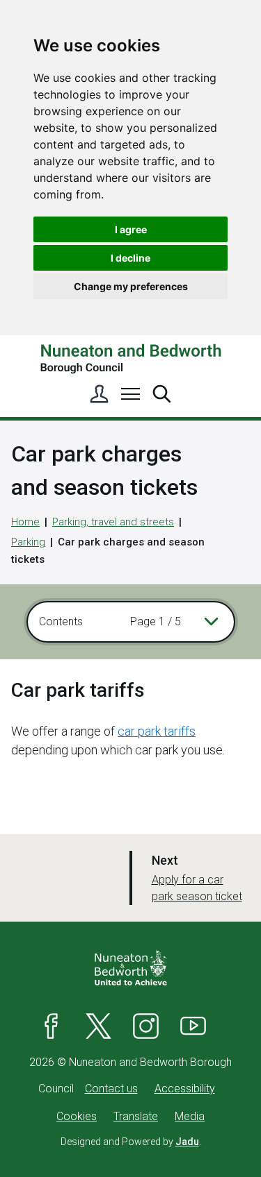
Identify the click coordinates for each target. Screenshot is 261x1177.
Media (190, 1116)
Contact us (111, 1088)
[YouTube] (193, 1026)
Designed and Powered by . (131, 1141)
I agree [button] (131, 229)
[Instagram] (146, 1026)
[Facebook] (51, 1026)
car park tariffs (157, 731)
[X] (98, 1026)
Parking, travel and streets (113, 522)
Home (25, 522)
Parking (28, 542)
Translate (135, 1116)
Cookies (76, 1116)
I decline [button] (130, 258)
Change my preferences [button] (131, 286)
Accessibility (185, 1088)
